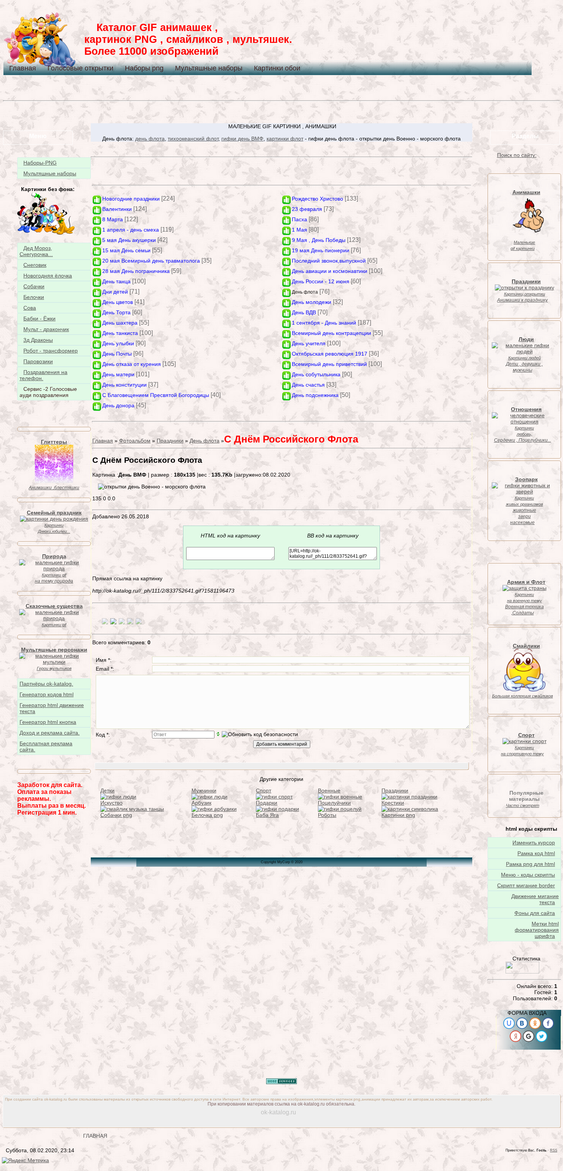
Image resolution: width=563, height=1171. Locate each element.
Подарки (266, 803)
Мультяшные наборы (208, 68)
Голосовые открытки (80, 68)
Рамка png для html (530, 864)
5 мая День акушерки (129, 240)
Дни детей (115, 292)
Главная (22, 68)
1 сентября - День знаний (324, 323)
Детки (107, 790)
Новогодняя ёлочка (47, 276)
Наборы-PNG (40, 163)
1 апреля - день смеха (130, 230)
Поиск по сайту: (517, 155)
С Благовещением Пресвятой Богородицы (155, 395)
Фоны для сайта (534, 913)
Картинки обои (277, 68)
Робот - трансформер (50, 351)
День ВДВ (304, 312)
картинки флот (285, 139)
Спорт (263, 790)
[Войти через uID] (509, 1023)
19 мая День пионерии (320, 250)
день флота (150, 139)
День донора (118, 405)
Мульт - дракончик (46, 329)
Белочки (33, 297)
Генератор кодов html (47, 694)
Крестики (392, 803)
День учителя (309, 343)
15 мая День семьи (126, 250)
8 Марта (112, 219)
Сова (29, 308)
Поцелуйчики (334, 803)
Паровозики (38, 361)
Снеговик (34, 265)
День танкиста (120, 333)
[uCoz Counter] (522, 971)
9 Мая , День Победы (318, 240)
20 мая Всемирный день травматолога (151, 261)
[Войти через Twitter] (541, 1036)
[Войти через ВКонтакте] (522, 1023)
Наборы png (144, 68)
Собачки (33, 286)
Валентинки (117, 209)
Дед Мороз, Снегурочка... (36, 251)
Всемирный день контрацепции (331, 333)
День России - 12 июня (320, 281)
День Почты (117, 354)
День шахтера (119, 323)
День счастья (308, 385)
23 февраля (307, 209)
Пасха (299, 219)
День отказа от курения (131, 364)
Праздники (170, 441)
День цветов (117, 302)
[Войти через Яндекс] (515, 1036)
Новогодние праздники (131, 199)
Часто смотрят (522, 805)
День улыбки (118, 343)
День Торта (116, 312)
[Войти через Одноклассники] (535, 1023)
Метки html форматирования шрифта (537, 930)
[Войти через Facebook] (548, 1023)
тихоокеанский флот (193, 139)
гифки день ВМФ (242, 139)
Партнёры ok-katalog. (46, 684)
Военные (329, 790)
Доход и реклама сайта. (50, 733)
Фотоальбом (135, 441)
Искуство (111, 803)
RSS (553, 1150)
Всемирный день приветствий (329, 364)
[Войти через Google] (528, 1036)
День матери (118, 374)
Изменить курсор (533, 842)
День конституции (124, 385)
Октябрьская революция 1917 (329, 354)
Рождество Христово (317, 199)
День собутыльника (316, 374)
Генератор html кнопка (48, 722)
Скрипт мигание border (526, 885)
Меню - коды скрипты (528, 875)
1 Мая (299, 230)
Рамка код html (536, 853)
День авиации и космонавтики (329, 271)
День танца (116, 281)
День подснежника (315, 395)
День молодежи (311, 302)
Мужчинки (203, 790)
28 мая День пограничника (136, 271)
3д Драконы (38, 340)
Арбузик (201, 803)
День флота (305, 292)
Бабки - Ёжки (39, 318)
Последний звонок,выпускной (329, 261)
